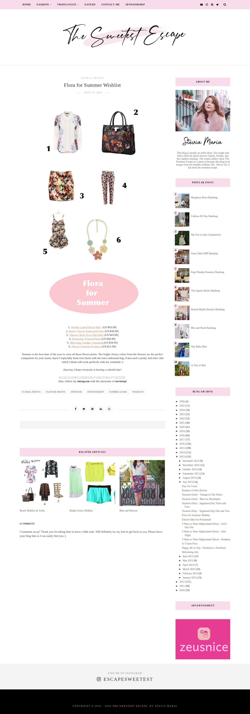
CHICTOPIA (103, 377)
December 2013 (191, 461)
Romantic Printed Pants (86, 338)
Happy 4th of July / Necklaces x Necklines (204, 548)
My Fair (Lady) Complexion (206, 234)
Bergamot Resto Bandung (204, 197)
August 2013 (190, 477)
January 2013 (190, 577)
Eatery (90, 4)
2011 (182, 586)
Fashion (43, 4)
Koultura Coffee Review (194, 490)
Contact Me (110, 4)
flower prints (55, 392)
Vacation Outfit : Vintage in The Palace (202, 494)
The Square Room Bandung (205, 290)
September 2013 (191, 473)
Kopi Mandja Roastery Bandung (207, 272)
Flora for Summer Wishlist (196, 515)
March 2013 (189, 569)
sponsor (76, 392)
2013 (182, 456)
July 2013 (188, 482)
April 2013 (189, 565)
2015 (182, 448)
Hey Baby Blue (199, 346)
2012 (182, 581)
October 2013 (190, 469)
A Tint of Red (198, 365)
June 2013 (188, 556)
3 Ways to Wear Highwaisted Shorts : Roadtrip (206, 539)
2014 (182, 452)
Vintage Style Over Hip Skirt (86, 335)
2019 (182, 431)
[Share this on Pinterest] (92, 409)
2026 (182, 401)
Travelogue (66, 4)
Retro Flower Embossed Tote (86, 331)
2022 (182, 418)
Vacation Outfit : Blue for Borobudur (201, 499)
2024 (182, 410)
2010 (182, 590)
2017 (182, 439)
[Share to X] (84, 409)
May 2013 (188, 560)
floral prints (92, 78)
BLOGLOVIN (67, 377)
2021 (182, 422)
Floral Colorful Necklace (86, 346)
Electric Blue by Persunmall (196, 519)
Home (27, 4)
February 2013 (191, 573)
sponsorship (95, 392)
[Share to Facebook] (76, 409)
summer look (118, 392)
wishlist (138, 392)
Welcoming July (190, 552)
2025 (182, 405)
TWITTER (119, 377)
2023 (182, 414)
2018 (182, 435)
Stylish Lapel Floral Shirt (86, 327)
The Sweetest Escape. (131, 706)
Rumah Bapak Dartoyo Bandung (208, 309)
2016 (182, 443)
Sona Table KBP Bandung (204, 253)
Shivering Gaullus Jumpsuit (87, 342)
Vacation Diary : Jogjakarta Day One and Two (206, 511)
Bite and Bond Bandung (203, 328)
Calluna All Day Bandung (204, 216)
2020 (182, 427)
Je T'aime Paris (190, 543)
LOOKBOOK (85, 377)
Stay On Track (189, 486)
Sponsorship (135, 4)
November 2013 (191, 465)
